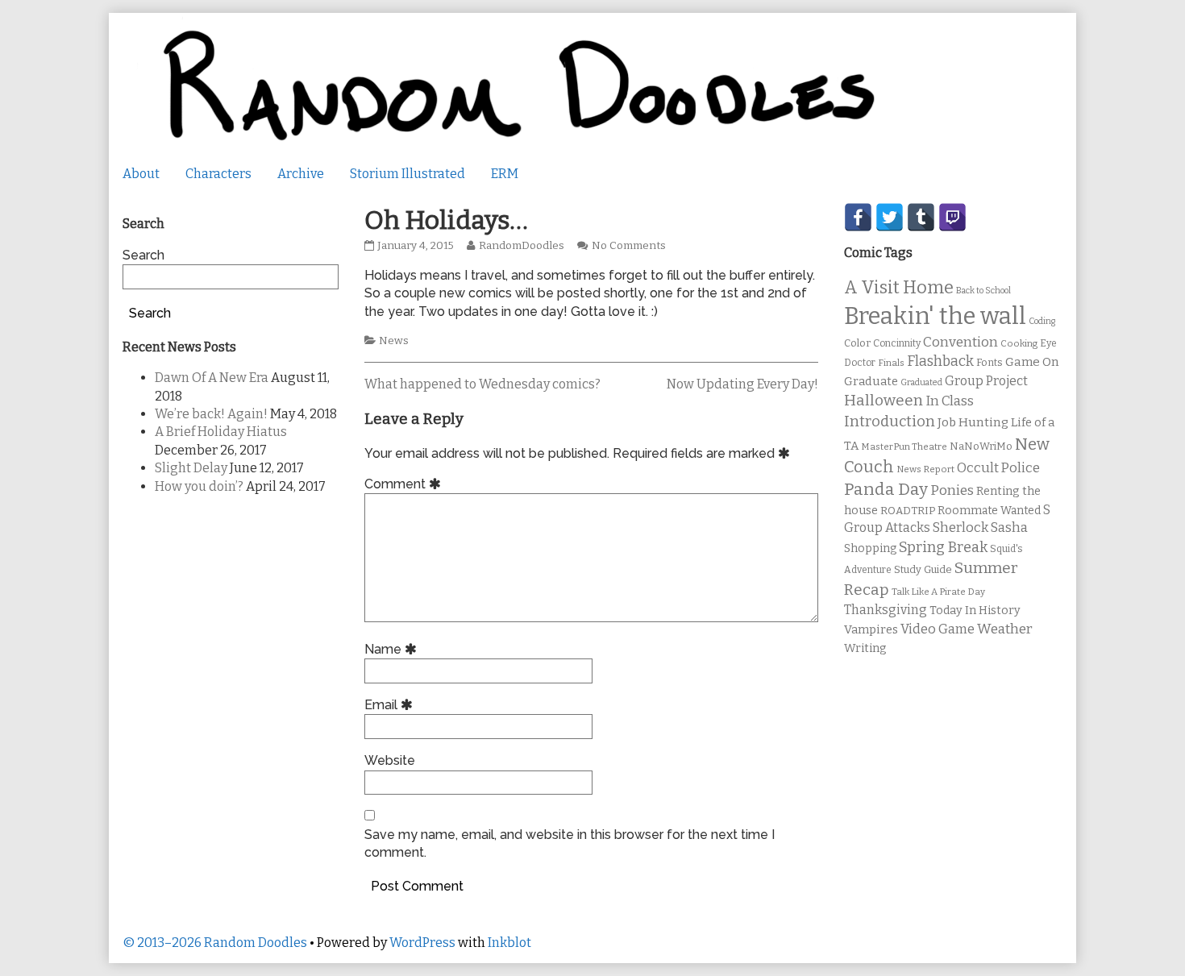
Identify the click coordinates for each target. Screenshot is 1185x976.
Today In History (975, 610)
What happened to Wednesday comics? (482, 384)
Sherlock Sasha (980, 527)
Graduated (921, 382)
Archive (300, 173)
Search (143, 255)
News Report (925, 469)
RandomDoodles (521, 245)
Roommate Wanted (989, 510)
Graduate (871, 381)
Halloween (883, 400)
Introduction (889, 421)
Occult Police (998, 468)
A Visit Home (899, 287)
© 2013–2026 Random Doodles (215, 942)
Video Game (937, 629)
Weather (1005, 629)
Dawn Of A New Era (211, 377)
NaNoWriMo (981, 446)
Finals (891, 362)
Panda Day (886, 489)
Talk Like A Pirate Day (938, 591)
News (394, 340)
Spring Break (943, 547)
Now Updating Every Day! (742, 384)
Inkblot (509, 942)
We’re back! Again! (211, 414)
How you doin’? (199, 486)
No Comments (629, 245)
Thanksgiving (885, 609)
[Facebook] (858, 217)
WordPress (422, 942)
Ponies (952, 490)
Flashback (940, 361)
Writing (865, 648)
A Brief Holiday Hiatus (221, 431)
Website (389, 760)
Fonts (989, 362)
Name (393, 649)
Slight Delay (191, 468)
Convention (960, 342)
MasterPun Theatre (904, 446)
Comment (405, 484)
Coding (1042, 321)
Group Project (986, 380)
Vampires (871, 629)
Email (391, 704)
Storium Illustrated (407, 173)
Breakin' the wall (935, 316)
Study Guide (923, 569)
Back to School (983, 290)
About (141, 173)
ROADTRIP (907, 511)
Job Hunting (973, 422)
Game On (1032, 362)
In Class (949, 400)
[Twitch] (952, 217)
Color (857, 343)
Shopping (870, 548)
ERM (504, 173)
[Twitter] (889, 217)
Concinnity (897, 343)
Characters (218, 173)
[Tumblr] (921, 217)
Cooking (1018, 343)
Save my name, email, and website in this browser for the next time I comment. (569, 843)
